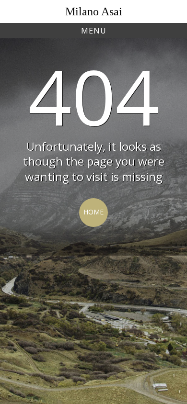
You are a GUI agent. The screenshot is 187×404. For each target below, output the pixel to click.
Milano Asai (93, 11)
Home (93, 211)
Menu (93, 30)
